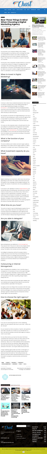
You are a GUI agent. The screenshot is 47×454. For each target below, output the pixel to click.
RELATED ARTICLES (5, 385)
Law (34, 174)
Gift (33, 152)
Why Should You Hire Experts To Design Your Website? (23, 369)
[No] (45, 450)
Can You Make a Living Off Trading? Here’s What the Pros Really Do (5, 397)
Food (34, 143)
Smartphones (35, 205)
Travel (38, 9)
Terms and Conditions (21, 438)
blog (34, 109)
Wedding (34, 220)
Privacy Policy (19, 436)
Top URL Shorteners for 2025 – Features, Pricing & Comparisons (25, 397)
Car (33, 22)
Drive (34, 130)
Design (34, 129)
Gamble (34, 149)
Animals (34, 105)
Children (34, 119)
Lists (34, 178)
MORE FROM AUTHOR (15, 385)
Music (28, 9)
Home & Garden (19, 9)
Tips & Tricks (35, 215)
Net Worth (35, 191)
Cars (34, 116)
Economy (35, 132)
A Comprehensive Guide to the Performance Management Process (5, 413)
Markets (34, 182)
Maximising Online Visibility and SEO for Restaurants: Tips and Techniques (15, 398)
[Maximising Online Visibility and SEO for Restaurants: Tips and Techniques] (15, 391)
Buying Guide (35, 112)
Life (33, 176)
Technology (33, 9)
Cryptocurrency (36, 125)
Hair (34, 156)
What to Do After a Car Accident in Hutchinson (38, 25)
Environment (35, 138)
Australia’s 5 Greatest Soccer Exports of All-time (7, 369)
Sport (5, 12)
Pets (9, 12)
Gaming (34, 151)
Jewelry (34, 171)
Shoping (34, 204)
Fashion (34, 140)
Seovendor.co (4, 107)
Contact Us (13, 12)
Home (2, 15)
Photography (35, 196)
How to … (35, 167)
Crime (34, 123)
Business (9, 9)
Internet (34, 169)
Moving (34, 187)
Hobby (34, 162)
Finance (34, 141)
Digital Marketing (24, 188)
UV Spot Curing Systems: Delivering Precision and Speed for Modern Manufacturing (41, 52)
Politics (34, 198)
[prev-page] (1, 419)
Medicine (35, 183)
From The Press (36, 145)
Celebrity (35, 118)
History (34, 160)
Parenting (35, 193)
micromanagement (23, 244)
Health (13, 9)
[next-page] (3, 419)
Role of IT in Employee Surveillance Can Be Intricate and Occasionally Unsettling (15, 413)
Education (35, 134)
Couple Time (35, 121)
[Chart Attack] (23, 4)
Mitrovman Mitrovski (6, 26)
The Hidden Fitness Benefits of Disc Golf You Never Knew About (42, 38)
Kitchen (34, 173)
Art (33, 107)
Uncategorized (36, 218)
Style (25, 9)
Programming (36, 200)
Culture (34, 127)
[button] (44, 9)
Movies (34, 185)
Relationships (35, 202)
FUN (34, 147)
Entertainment (36, 136)
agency (7, 362)
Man (34, 180)
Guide (34, 154)
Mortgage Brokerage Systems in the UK (25, 411)
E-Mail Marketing (13, 130)
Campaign (20, 362)
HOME (5, 9)
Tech (34, 211)
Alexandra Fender (35, 27)
